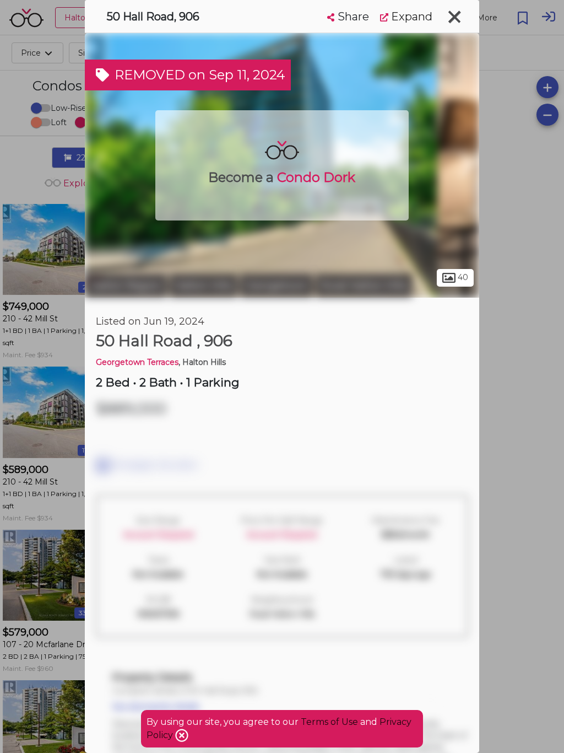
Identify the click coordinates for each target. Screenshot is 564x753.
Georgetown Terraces (137, 362)
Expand (410, 16)
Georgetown (276, 285)
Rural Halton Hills (363, 285)
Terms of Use (329, 722)
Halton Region (125, 285)
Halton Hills (203, 285)
